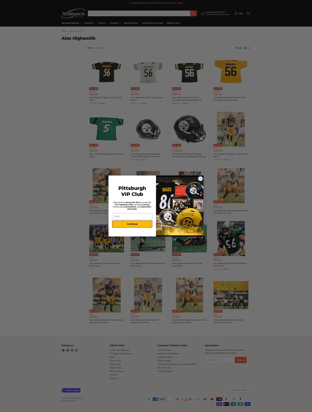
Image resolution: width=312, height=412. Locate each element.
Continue (132, 224)
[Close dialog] (200, 179)
